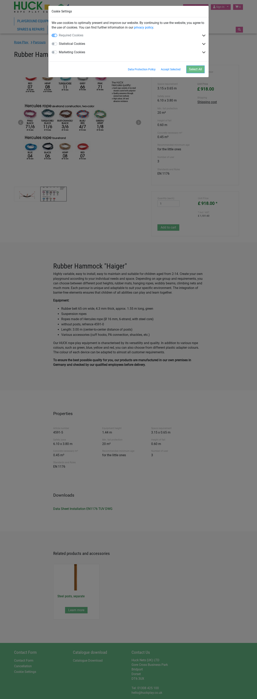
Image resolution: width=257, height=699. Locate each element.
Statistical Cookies (72, 44)
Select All (195, 69)
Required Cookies (71, 35)
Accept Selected (171, 69)
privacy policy (143, 27)
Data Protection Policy (142, 69)
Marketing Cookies (72, 52)
